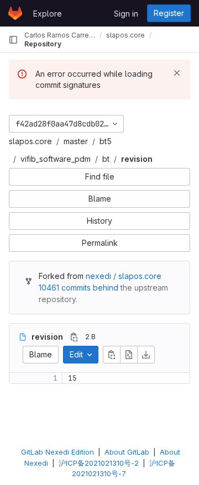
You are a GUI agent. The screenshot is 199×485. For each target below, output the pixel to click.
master (76, 141)
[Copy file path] (74, 337)
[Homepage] (15, 13)
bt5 (106, 141)
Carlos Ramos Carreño (59, 35)
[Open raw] (129, 354)
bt (105, 159)
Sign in (126, 13)
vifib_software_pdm (55, 159)
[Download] (146, 354)
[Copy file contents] (112, 354)
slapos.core (30, 141)
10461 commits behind (78, 287)
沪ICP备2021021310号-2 (99, 462)
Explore (47, 13)
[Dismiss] (177, 73)
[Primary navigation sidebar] (13, 40)
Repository (42, 44)
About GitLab (126, 451)
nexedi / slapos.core (123, 276)
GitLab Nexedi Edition (57, 451)
